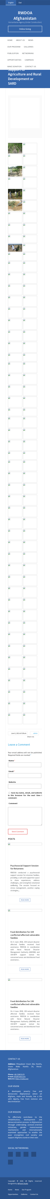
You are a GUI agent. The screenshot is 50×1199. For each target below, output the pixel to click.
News (30, 40)
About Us (20, 40)
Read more (25, 900)
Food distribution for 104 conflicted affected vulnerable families (25, 934)
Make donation (14, 66)
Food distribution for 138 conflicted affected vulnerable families (25, 1004)
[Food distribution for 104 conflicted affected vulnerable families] (25, 918)
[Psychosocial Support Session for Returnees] (25, 852)
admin (35, 733)
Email (11, 771)
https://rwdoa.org (21, 1079)
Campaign (29, 60)
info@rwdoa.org (19, 1076)
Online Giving (25, 29)
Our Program (13, 47)
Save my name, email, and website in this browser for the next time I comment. (25, 795)
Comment (13, 803)
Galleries (28, 47)
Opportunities (14, 60)
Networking (28, 53)
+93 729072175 (19, 1074)
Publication (13, 53)
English (11, 2)
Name (11, 760)
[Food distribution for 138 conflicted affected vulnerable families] (25, 987)
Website (12, 782)
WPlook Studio (22, 1183)
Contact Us (30, 66)
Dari (20, 2)
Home (9, 40)
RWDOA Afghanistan (25, 15)
